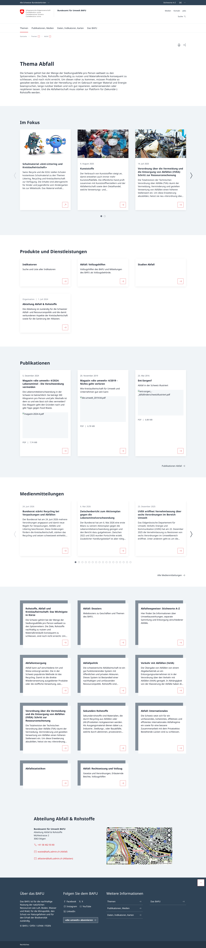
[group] (45, 169)
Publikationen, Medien (118, 908)
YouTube (87, 906)
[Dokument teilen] (184, 45)
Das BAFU (156, 901)
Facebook (71, 901)
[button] (24, 28)
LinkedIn (71, 911)
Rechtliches (24, 944)
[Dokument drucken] (179, 45)
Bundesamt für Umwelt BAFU (71, 10)
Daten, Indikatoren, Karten (120, 915)
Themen (111, 901)
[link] (45, 624)
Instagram (72, 906)
